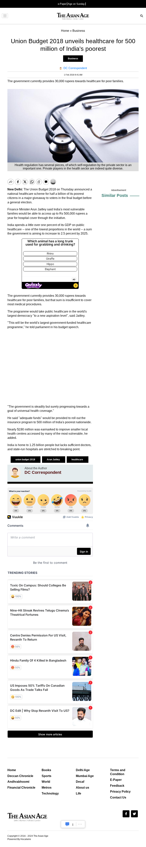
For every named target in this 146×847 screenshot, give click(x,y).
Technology (50, 793)
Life (78, 793)
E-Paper (116, 779)
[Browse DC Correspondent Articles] (15, 472)
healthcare (77, 459)
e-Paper (62, 3)
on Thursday (65, 189)
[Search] (142, 16)
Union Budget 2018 (43, 189)
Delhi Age (83, 770)
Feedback (117, 785)
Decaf (80, 781)
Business (73, 58)
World (46, 781)
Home (11, 770)
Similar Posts (115, 195)
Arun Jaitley (53, 459)
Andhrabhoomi (18, 781)
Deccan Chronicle (20, 776)
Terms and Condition (117, 772)
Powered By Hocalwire (19, 839)
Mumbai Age (85, 776)
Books (46, 770)
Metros (47, 787)
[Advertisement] (50, 367)
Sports (46, 776)
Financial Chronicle (21, 787)
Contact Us (118, 797)
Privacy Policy (120, 791)
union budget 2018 (25, 459)
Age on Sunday (76, 3)
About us (82, 787)
